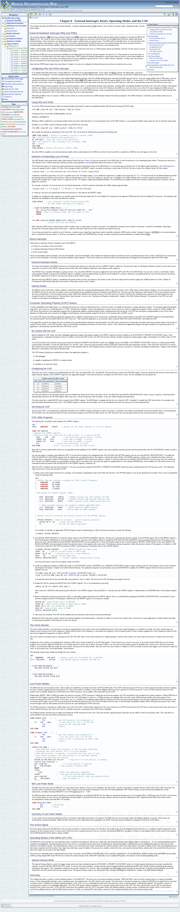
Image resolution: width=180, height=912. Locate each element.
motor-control (7, 119)
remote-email (21, 124)
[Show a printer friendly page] (168, 14)
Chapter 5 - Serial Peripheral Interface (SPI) (27, 59)
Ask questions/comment (12, 81)
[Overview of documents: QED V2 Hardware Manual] (40, 14)
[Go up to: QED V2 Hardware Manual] (35, 14)
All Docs (12, 10)
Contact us (8, 97)
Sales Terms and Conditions (95, 901)
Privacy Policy (67, 901)
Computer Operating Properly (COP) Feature (162, 43)
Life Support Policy (108, 901)
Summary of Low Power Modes (159, 60)
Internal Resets (154, 40)
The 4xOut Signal (153, 63)
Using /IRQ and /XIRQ (156, 31)
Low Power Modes (154, 56)
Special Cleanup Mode (156, 67)
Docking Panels (11, 31)
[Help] (176, 14)
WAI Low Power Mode (156, 58)
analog (5, 107)
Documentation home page (13, 79)
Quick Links (14, 76)
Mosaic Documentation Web (34, 3)
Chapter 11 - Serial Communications (25, 72)
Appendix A (112, 54)
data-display (16, 109)
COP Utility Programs (156, 51)
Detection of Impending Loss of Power (161, 34)
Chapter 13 (88, 160)
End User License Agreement (79, 901)
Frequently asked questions (14, 84)
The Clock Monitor (154, 54)
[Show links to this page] (164, 14)
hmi (12, 114)
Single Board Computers (15, 23)
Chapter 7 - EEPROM (20, 63)
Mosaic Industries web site (13, 92)
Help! (6, 99)
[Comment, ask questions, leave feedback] (172, 14)
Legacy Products (19, 10)
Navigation (13, 15)
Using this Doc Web (11, 89)
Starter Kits (10, 28)
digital (16, 112)
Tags (14, 104)
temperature (13, 132)
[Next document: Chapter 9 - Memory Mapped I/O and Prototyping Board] (46, 14)
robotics (4, 127)
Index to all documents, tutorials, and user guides (41, 896)
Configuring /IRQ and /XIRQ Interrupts (161, 29)
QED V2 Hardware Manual (39, 10)
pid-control (13, 122)
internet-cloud (18, 117)
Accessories (10, 36)
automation (12, 107)
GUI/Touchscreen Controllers (16, 26)
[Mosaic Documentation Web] (5, 7)
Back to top (172, 896)
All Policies (123, 901)
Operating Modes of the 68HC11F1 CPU (161, 65)
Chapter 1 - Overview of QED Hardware (26, 50)
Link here (35, 18)
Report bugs (8, 86)
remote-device (11, 124)
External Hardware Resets (157, 38)
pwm (3, 124)
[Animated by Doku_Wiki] (174, 905)
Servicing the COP (155, 49)
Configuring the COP (156, 47)
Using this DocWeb (14, 20)
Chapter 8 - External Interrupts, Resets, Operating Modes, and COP (27, 9)
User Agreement (58, 901)
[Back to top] (146, 66)
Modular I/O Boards (13, 33)
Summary (151, 69)
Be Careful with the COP (157, 45)
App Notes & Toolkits (13, 41)
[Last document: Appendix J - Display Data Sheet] (50, 14)
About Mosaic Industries (12, 94)
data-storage (9, 112)
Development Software (14, 38)
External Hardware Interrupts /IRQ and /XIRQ (162, 27)
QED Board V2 (28, 10)
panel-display (17, 119)
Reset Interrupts (153, 36)
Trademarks (117, 901)
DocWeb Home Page (12, 18)
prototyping (22, 122)
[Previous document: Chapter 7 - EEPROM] (43, 14)
